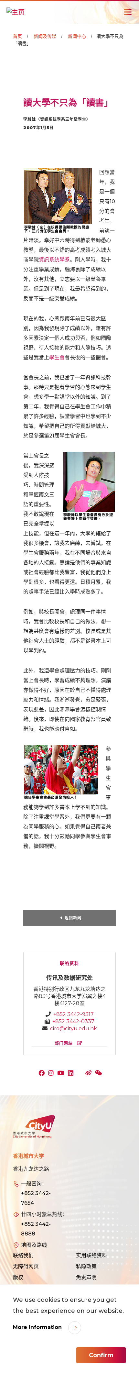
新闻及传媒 (45, 36)
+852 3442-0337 (73, 1021)
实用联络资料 (91, 1255)
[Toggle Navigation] (128, 12)
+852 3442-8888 (36, 1229)
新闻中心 (77, 36)
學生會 (57, 357)
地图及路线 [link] (34, 1245)
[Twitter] (81, 1074)
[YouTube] (62, 1074)
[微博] (89, 1074)
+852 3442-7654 (36, 1198)
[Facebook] (43, 1074)
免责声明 (86, 1277)
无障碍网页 (26, 1266)
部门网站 (64, 1043)
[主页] (15, 12)
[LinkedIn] (72, 1074)
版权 (18, 1277)
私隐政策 (86, 1266)
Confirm (101, 1355)
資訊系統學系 (54, 260)
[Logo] (34, 1127)
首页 (17, 36)
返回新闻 (73, 917)
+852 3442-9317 (73, 1014)
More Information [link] (38, 1327)
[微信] (99, 1074)
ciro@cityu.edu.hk (73, 1028)
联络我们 (23, 1255)
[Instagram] (52, 1074)
